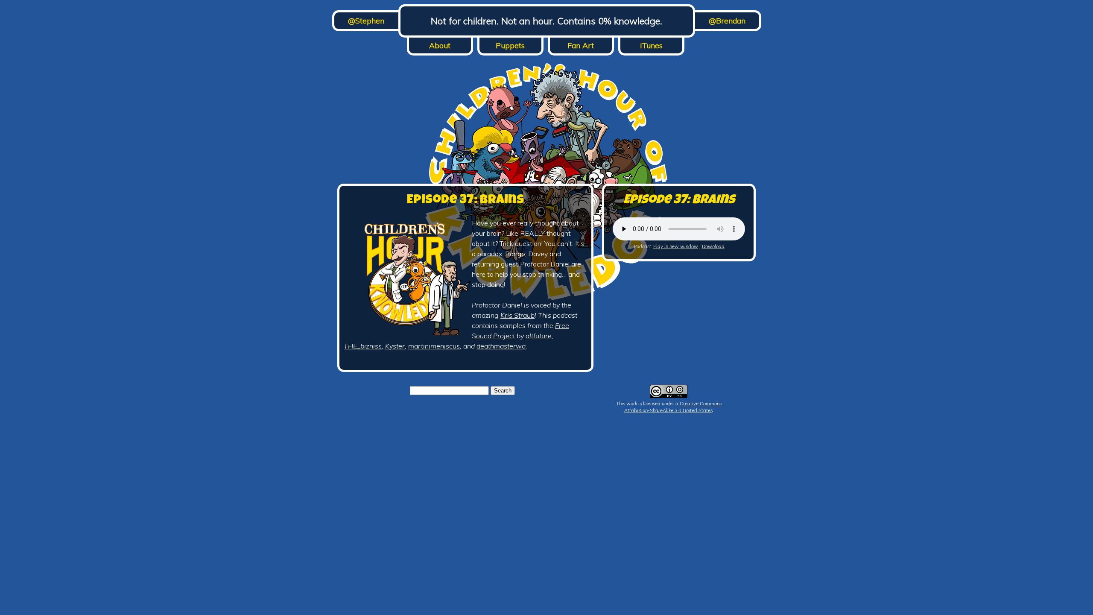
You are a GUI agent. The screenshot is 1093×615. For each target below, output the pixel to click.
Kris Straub (517, 315)
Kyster (395, 346)
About (439, 45)
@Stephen (366, 21)
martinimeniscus (434, 346)
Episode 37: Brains (465, 200)
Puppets (510, 45)
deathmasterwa (501, 346)
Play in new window (675, 246)
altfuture (539, 335)
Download (713, 246)
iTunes (651, 45)
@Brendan (727, 21)
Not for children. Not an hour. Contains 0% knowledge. (546, 21)
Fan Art (580, 45)
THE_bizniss (363, 346)
